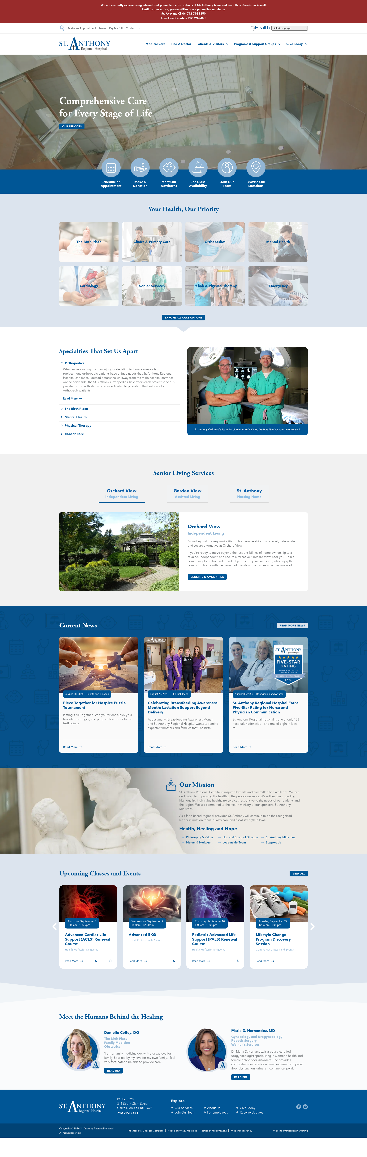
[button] (54, 927)
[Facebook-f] (298, 1106)
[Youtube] (305, 1106)
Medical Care (155, 44)
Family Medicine (117, 1043)
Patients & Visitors (210, 44)
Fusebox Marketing (297, 1130)
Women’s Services (245, 1044)
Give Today (294, 44)
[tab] (122, 494)
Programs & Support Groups (255, 44)
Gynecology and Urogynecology (257, 1037)
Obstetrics (112, 1046)
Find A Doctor (181, 44)
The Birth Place (115, 1039)
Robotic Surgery (244, 1040)
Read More (71, 961)
